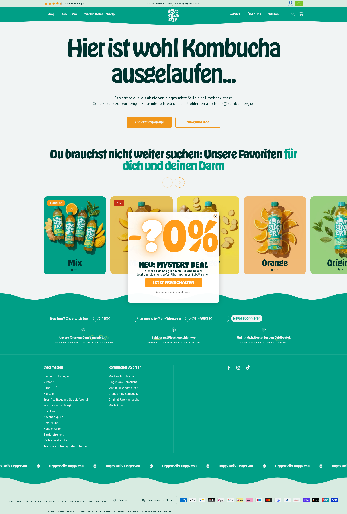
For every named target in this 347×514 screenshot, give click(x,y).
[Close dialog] (215, 216)
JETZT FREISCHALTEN (173, 282)
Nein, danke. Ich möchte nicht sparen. (174, 292)
